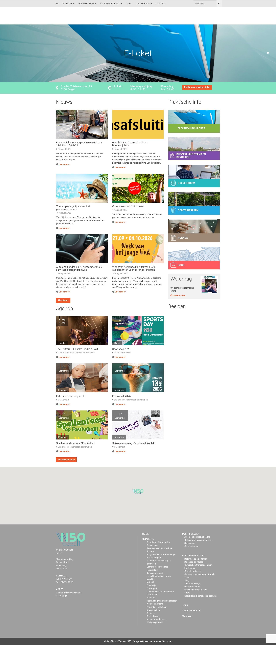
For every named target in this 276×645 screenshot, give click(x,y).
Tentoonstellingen (192, 583)
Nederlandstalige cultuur (195, 589)
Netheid (150, 582)
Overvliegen (152, 594)
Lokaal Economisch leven (159, 576)
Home (145, 534)
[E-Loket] (138, 28)
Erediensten (189, 568)
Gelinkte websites (192, 571)
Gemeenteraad (191, 546)
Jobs (129, 3)
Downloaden (178, 295)
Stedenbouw (152, 616)
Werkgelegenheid (155, 622)
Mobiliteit (151, 579)
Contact (161, 3)
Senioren (151, 613)
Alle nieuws (63, 300)
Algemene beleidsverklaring (197, 537)
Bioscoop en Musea (193, 562)
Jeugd (187, 580)
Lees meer (64, 164)
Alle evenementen (66, 460)
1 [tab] (268, 53)
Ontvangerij (152, 588)
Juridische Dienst (155, 573)
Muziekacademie (192, 586)
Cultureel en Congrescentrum (198, 565)
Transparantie (144, 3)
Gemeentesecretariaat (157, 567)
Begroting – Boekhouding (158, 542)
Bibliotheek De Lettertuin (195, 558)
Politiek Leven (86, 3)
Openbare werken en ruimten (160, 591)
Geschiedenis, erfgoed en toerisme (200, 595)
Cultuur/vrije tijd (110, 3)
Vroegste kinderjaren (156, 619)
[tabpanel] (138, 53)
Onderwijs (151, 585)
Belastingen (152, 545)
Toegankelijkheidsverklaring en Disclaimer (152, 641)
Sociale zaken (153, 610)
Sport (187, 592)
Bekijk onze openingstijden (197, 87)
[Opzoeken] (219, 3)
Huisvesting (152, 570)
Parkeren (151, 597)
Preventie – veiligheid (156, 607)
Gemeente (67, 3)
